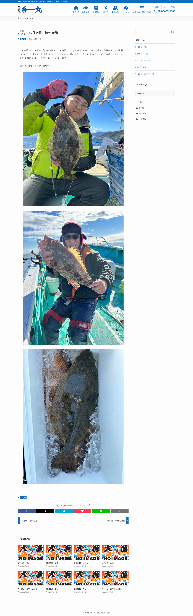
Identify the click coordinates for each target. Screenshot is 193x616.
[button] (27, 511)
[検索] (173, 1)
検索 (172, 31)
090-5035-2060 (166, 11)
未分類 (23, 39)
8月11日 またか (142, 60)
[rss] (170, 1)
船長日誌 (142, 113)
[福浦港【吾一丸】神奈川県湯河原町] (30, 9)
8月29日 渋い (141, 47)
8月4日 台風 (141, 67)
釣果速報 (142, 119)
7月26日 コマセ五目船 (145, 74)
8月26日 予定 (141, 53)
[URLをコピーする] (120, 511)
